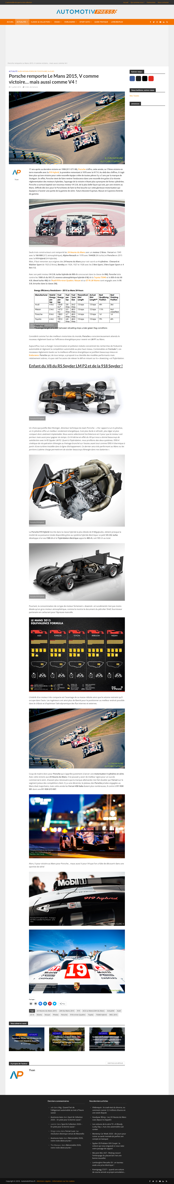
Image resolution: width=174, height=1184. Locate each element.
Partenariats (151, 2)
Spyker (112, 1033)
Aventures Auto (57, 1117)
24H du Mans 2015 (66, 1011)
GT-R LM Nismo (93, 280)
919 (78, 1011)
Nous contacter (163, 2)
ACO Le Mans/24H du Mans (93, 1011)
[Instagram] (144, 78)
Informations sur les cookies (63, 1181)
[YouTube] (151, 78)
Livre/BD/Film (117, 22)
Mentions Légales (44, 1181)
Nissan (25, 71)
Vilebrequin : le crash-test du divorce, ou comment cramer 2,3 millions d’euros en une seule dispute (108, 1110)
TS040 (103, 277)
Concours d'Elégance (72, 1033)
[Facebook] (132, 78)
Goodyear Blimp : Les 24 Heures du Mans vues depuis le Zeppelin (26, 1039)
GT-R (32, 1015)
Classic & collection (40, 22)
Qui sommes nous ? (137, 2)
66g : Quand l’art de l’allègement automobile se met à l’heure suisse (67, 1110)
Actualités (21, 22)
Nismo (39, 1015)
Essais (57, 22)
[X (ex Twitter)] (138, 78)
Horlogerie (69, 22)
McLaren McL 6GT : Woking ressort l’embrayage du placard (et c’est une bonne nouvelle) (106, 1155)
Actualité (13, 71)
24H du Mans (21, 1035)
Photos (55, 1015)
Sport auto (85, 22)
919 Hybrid (54, 172)
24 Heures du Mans (76, 252)
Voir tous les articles (115, 1063)
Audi (20, 71)
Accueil (125, 2)
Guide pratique (101, 22)
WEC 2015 (113, 1015)
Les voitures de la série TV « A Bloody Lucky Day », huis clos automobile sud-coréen (108, 1126)
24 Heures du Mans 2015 (47, 1011)
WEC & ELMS (49, 71)
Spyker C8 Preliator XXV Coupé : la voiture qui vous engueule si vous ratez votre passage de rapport (107, 1039)
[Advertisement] (87, 44)
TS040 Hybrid (101, 1015)
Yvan (17, 179)
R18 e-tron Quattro (65, 280)
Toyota (40, 71)
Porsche (33, 71)
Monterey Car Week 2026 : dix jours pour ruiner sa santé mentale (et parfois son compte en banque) (67, 1039)
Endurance (34, 355)
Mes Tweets (134, 96)
